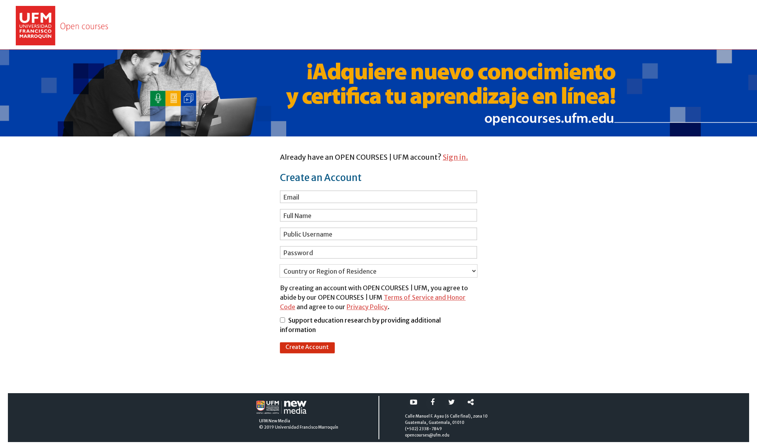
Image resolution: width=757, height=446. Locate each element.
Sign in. (455, 157)
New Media (279, 421)
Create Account (307, 347)
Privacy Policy (367, 307)
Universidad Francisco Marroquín (306, 427)
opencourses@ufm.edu (427, 435)
